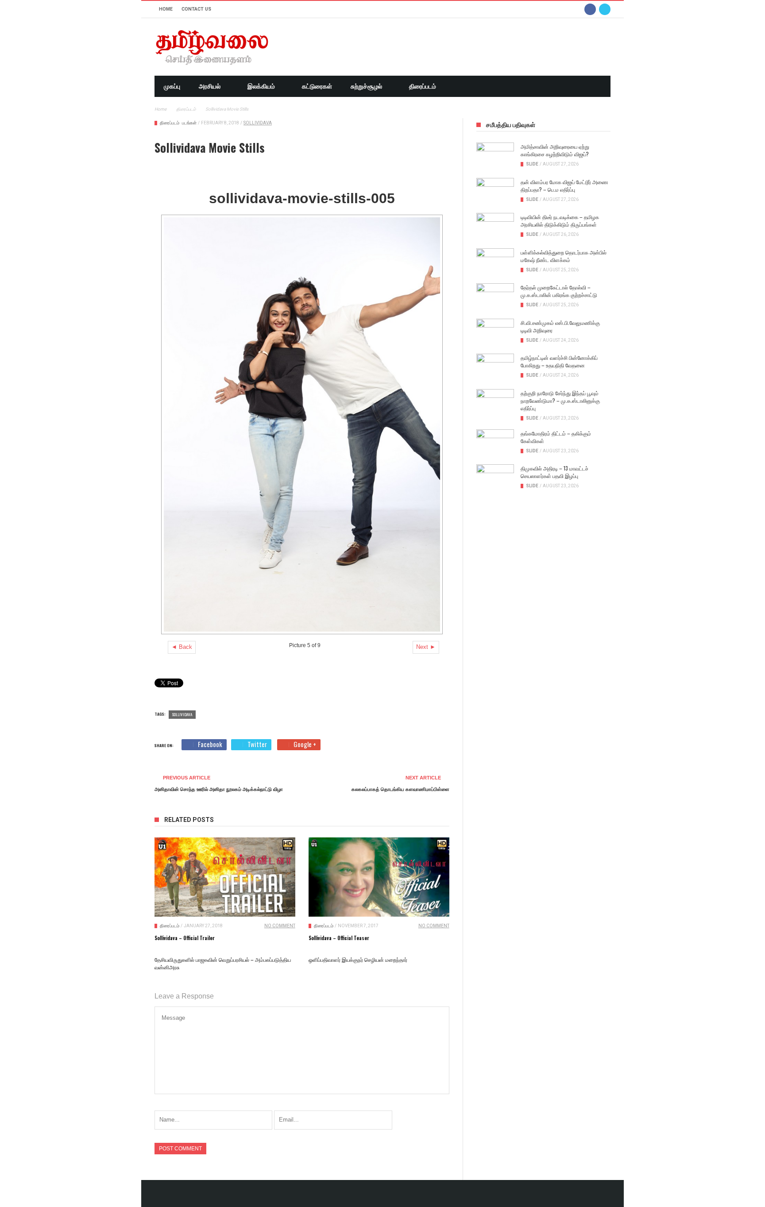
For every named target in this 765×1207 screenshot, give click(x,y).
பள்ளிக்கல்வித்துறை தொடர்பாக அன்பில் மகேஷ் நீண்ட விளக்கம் (564, 255)
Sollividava (257, 122)
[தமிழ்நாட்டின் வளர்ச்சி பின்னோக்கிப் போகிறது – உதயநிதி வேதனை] (495, 367)
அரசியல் (209, 86)
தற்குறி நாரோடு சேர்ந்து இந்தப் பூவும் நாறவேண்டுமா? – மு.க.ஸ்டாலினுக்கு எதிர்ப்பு (560, 400)
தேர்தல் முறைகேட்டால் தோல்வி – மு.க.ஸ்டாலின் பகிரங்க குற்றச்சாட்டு (559, 290)
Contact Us (196, 9)
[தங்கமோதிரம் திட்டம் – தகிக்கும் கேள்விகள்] (495, 442)
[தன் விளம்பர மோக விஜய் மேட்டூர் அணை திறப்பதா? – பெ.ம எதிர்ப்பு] (495, 191)
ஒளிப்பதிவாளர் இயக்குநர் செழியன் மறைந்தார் (358, 959)
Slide (532, 164)
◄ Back (181, 647)
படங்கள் (189, 122)
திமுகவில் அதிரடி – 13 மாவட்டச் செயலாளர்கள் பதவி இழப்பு (554, 471)
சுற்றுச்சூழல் (366, 86)
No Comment (279, 925)
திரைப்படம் (422, 86)
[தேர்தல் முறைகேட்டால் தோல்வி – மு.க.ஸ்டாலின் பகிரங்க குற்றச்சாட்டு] (495, 296)
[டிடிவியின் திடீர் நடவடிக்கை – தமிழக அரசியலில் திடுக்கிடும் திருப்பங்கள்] (495, 226)
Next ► (426, 647)
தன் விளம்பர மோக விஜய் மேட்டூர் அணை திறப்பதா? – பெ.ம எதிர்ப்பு (564, 185)
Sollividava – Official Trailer (185, 937)
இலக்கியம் (261, 86)
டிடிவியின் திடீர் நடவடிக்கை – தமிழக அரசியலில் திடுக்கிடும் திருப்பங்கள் (560, 220)
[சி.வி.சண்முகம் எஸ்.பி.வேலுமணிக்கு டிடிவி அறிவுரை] (495, 332)
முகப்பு (172, 86)
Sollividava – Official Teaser (339, 937)
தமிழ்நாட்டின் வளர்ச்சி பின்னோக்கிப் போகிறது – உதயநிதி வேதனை (559, 361)
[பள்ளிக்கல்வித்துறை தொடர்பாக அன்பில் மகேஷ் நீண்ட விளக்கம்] (495, 261)
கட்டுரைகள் (317, 86)
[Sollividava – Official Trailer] (225, 877)
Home (166, 9)
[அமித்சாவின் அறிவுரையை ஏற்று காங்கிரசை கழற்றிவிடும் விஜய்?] (495, 156)
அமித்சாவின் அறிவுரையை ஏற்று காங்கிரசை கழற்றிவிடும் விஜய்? (555, 150)
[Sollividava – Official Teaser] (379, 877)
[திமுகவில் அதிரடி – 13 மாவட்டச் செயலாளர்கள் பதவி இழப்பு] (495, 477)
